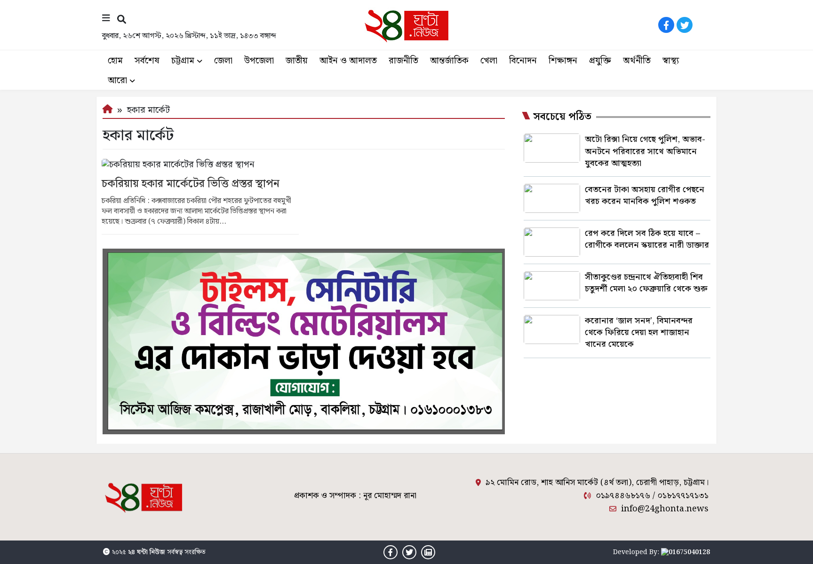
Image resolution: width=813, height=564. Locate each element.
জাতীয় (297, 61)
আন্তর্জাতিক (449, 61)
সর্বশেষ (147, 61)
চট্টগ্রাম (182, 61)
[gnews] (703, 25)
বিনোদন (523, 61)
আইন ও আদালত (348, 61)
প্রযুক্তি (600, 61)
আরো (117, 80)
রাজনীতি (403, 61)
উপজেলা (259, 61)
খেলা (488, 61)
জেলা (223, 61)
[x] (685, 25)
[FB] (666, 25)
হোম (115, 61)
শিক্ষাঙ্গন (563, 61)
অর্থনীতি (637, 61)
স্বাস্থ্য (670, 61)
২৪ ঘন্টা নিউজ (146, 552)
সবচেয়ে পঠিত (562, 117)
